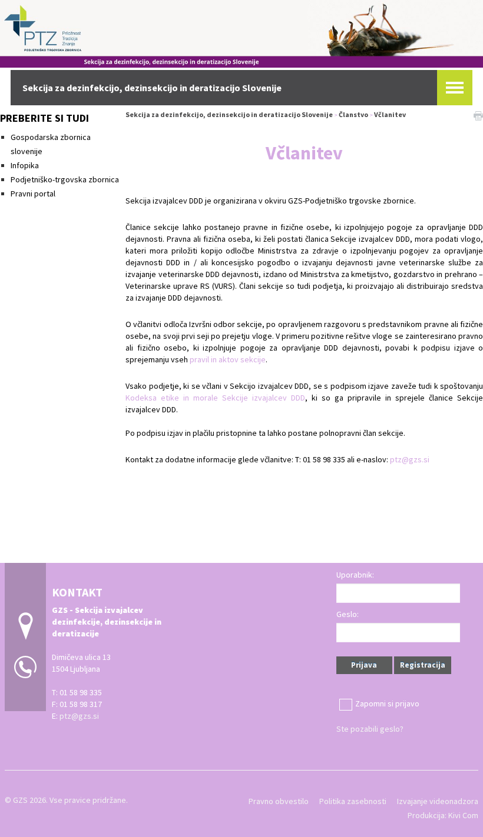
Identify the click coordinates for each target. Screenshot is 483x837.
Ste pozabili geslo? (369, 728)
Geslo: (347, 614)
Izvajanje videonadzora (437, 801)
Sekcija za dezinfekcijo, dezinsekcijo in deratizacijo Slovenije (229, 114)
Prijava (364, 665)
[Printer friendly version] (478, 114)
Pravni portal (33, 193)
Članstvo (353, 114)
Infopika (25, 165)
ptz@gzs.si (409, 459)
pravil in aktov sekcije (228, 359)
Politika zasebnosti (352, 801)
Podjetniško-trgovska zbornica (65, 179)
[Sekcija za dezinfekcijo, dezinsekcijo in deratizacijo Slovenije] (241, 32)
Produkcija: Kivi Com (443, 815)
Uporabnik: (355, 574)
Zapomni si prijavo (387, 703)
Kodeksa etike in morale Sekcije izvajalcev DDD (215, 397)
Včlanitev (390, 114)
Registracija (422, 665)
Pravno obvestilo (279, 801)
